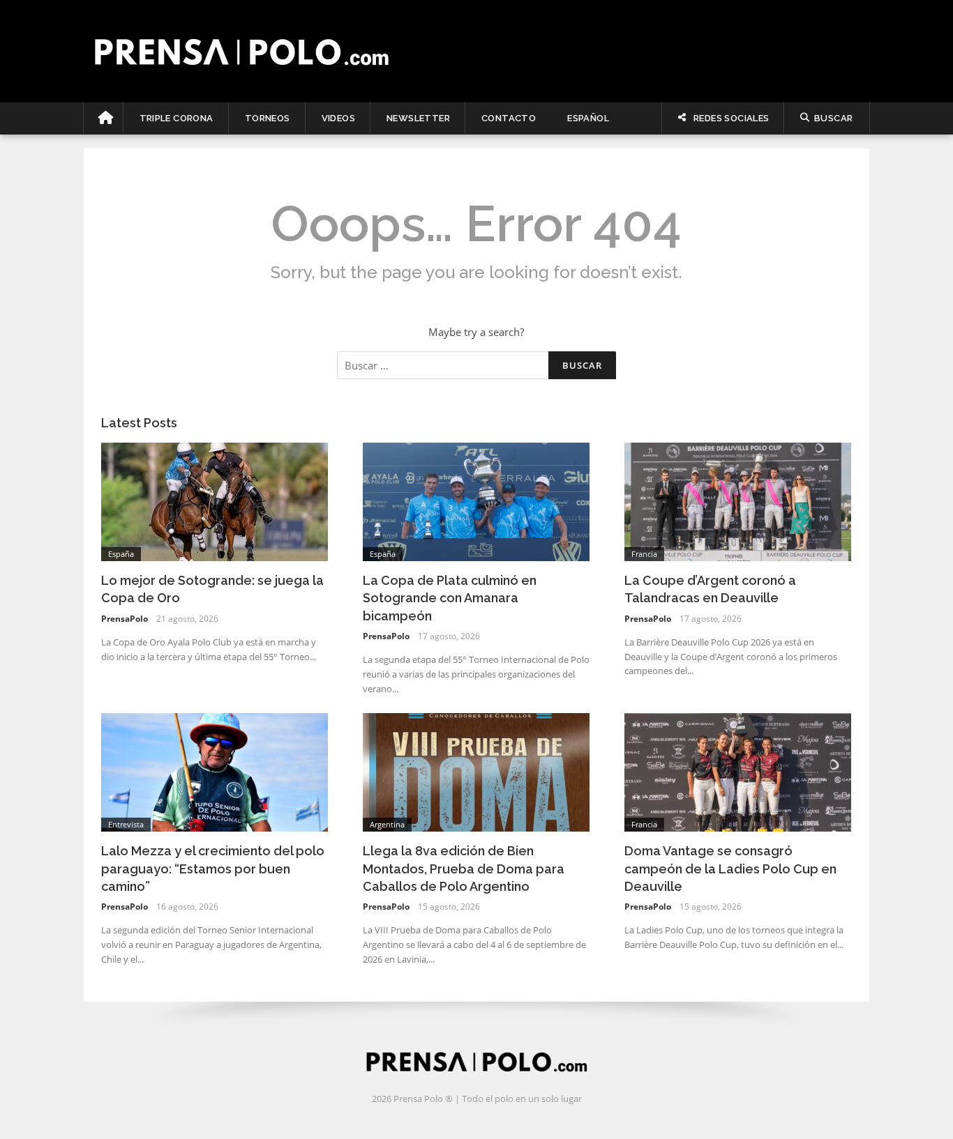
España (121, 554)
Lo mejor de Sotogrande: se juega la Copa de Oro (212, 589)
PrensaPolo (124, 619)
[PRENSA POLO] (476, 51)
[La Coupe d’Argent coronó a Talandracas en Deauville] (737, 500)
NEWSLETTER (418, 118)
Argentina (387, 824)
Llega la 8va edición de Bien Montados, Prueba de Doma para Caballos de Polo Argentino (463, 868)
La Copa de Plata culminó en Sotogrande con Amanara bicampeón (449, 597)
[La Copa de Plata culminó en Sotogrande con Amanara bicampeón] (476, 500)
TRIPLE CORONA (176, 118)
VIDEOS (338, 118)
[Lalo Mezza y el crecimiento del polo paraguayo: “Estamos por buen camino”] (214, 771)
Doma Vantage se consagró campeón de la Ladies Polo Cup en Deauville (730, 868)
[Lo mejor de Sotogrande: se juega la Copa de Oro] (214, 500)
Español (588, 118)
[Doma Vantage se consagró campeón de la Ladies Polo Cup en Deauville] (737, 771)
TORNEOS (267, 118)
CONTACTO (508, 118)
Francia (644, 554)
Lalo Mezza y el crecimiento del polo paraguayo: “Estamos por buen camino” (212, 868)
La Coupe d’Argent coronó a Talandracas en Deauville (710, 589)
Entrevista (126, 824)
